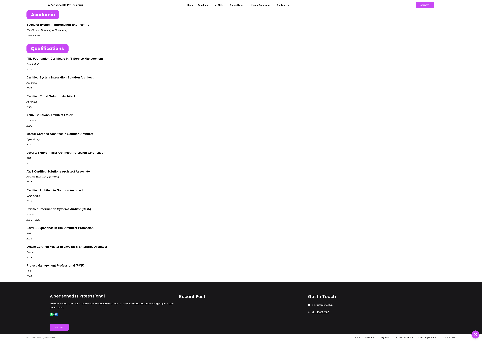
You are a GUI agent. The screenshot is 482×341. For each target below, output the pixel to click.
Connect (59, 327)
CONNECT (424, 5)
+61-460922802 (320, 312)
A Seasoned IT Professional (65, 5)
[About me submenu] (209, 5)
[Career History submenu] (246, 5)
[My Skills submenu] (224, 5)
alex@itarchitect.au (322, 305)
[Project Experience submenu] (271, 5)
